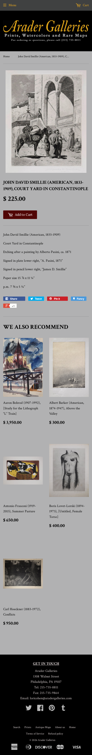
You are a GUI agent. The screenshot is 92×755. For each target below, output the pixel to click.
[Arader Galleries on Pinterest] (52, 709)
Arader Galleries (46, 740)
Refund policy (55, 734)
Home (6, 56)
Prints (27, 727)
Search (16, 727)
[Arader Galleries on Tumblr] (63, 709)
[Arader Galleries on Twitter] (28, 709)
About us (60, 727)
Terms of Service (35, 734)
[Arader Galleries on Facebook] (40, 709)
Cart (85, 5)
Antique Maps (43, 727)
